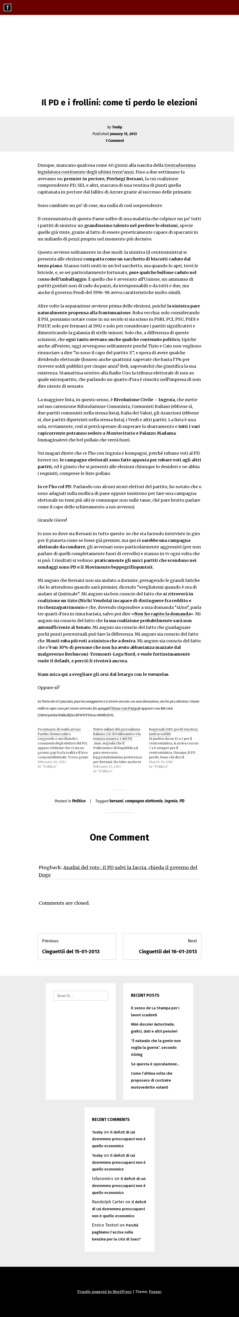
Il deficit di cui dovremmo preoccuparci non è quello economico (119, 1139)
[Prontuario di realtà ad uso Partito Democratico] (65, 748)
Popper (155, 1292)
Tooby (117, 127)
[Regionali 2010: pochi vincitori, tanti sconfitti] (176, 748)
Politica (79, 801)
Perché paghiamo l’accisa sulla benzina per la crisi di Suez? (116, 1232)
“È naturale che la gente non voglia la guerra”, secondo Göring (156, 1048)
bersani (116, 801)
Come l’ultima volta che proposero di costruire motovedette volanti (151, 1080)
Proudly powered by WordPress (104, 1292)
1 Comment (114, 140)
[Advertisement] (119, 49)
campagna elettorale (144, 801)
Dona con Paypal (125, 708)
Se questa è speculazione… (155, 1064)
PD (181, 801)
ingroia (171, 801)
